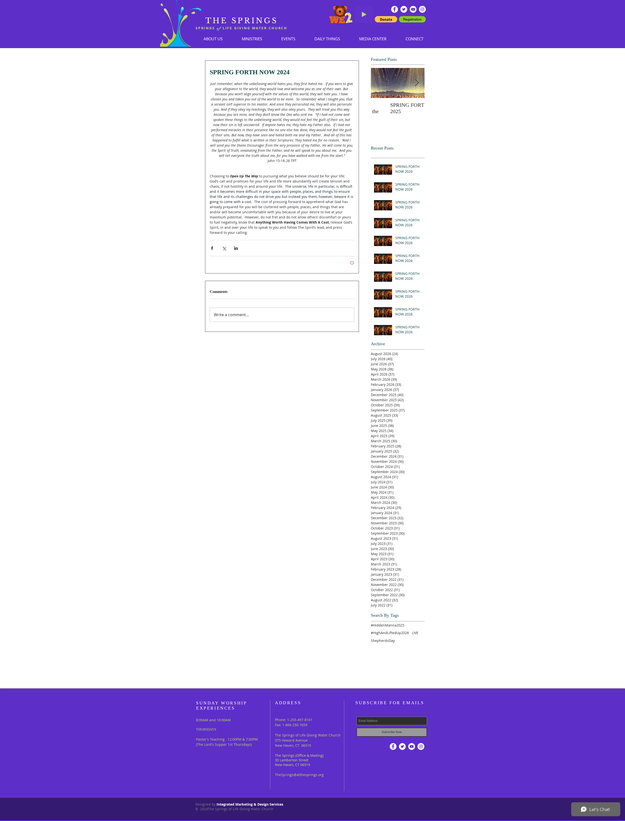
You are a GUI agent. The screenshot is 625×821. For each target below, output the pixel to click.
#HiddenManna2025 (387, 625)
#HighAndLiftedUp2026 (390, 632)
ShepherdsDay (383, 640)
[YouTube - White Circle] (413, 9)
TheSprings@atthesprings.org (299, 774)
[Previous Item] (378, 83)
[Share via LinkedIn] (236, 248)
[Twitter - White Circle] (403, 9)
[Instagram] (422, 9)
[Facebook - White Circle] (394, 9)
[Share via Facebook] (212, 248)
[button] (252, 38)
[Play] (364, 14)
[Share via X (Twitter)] (224, 248)
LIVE (415, 632)
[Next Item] (417, 83)
